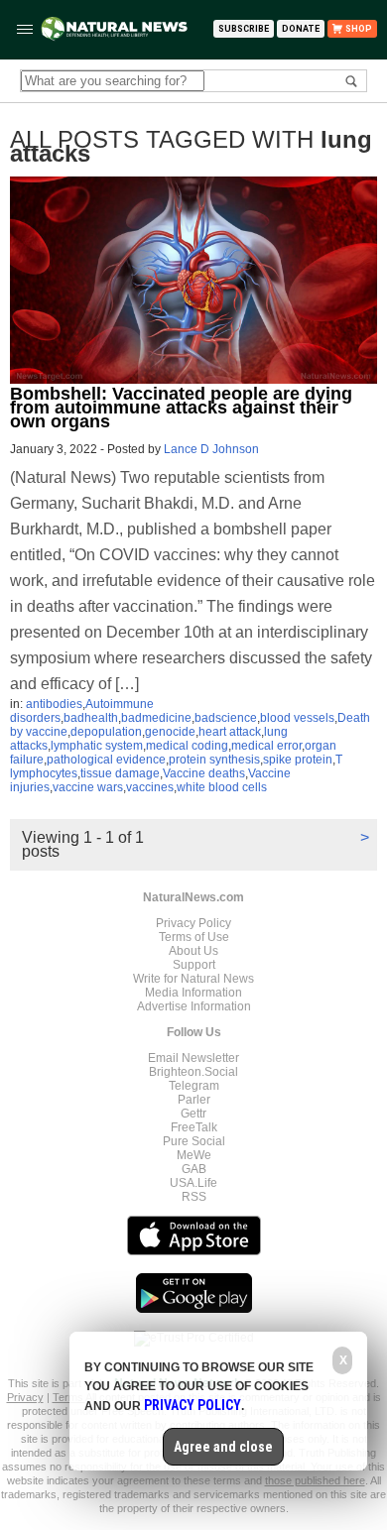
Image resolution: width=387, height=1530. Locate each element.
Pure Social (194, 1141)
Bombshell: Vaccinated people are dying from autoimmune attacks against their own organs (181, 407)
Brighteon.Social (193, 1072)
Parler (194, 1100)
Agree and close (223, 1447)
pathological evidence (106, 759)
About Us (193, 951)
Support (194, 965)
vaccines (150, 787)
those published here (315, 1480)
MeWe (194, 1155)
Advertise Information (194, 1006)
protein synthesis (214, 759)
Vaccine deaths (204, 773)
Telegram (194, 1086)
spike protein (297, 759)
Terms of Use (194, 937)
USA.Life (193, 1183)
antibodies (54, 704)
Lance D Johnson (211, 449)
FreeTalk (194, 1127)
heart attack (229, 732)
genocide (170, 732)
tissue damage (120, 773)
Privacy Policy (193, 923)
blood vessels (297, 718)
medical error (266, 746)
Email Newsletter (193, 1058)
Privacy (25, 1397)
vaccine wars (88, 787)
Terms (69, 1397)
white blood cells (222, 787)
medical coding (187, 746)
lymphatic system (97, 746)
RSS (194, 1197)
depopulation (106, 732)
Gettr (193, 1113)
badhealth (91, 718)
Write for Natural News (193, 979)
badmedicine (156, 718)
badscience (225, 718)
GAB (194, 1169)
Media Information (193, 993)
